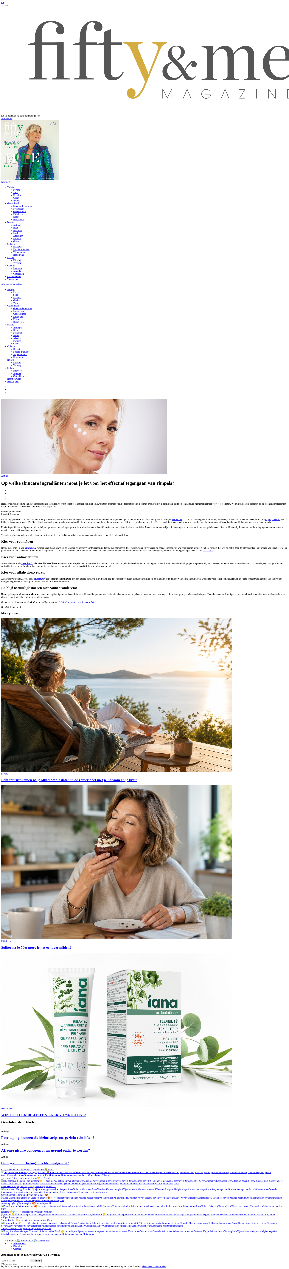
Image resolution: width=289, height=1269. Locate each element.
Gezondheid (13, 203)
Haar (15, 227)
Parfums (17, 238)
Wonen (16, 200)
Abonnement (19, 1243)
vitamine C (27, 563)
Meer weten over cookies (154, 1266)
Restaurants (18, 254)
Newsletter (6, 182)
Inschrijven (35, 1261)
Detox (16, 217)
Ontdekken (18, 273)
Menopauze (18, 208)
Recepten (17, 246)
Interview (17, 268)
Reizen (10, 257)
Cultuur (10, 265)
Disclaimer (18, 1246)
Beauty (10, 222)
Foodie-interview (21, 249)
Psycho (16, 189)
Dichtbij (17, 260)
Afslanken (18, 236)
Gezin (16, 198)
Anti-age (17, 225)
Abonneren (6, 118)
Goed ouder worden (22, 206)
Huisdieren (18, 219)
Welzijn (10, 187)
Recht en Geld (14, 276)
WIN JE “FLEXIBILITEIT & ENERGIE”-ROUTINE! (43, 1115)
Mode (16, 233)
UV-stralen (177, 519)
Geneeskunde (19, 211)
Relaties (17, 195)
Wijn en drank (20, 252)
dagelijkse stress (272, 519)
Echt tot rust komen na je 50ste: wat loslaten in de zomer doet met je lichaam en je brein (69, 780)
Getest (16, 241)
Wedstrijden (13, 279)
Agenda (17, 271)
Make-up (17, 230)
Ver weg (17, 263)
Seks (15, 192)
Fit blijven (18, 214)
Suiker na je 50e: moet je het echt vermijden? (36, 947)
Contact (17, 1248)
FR (2, 2)
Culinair (11, 244)
